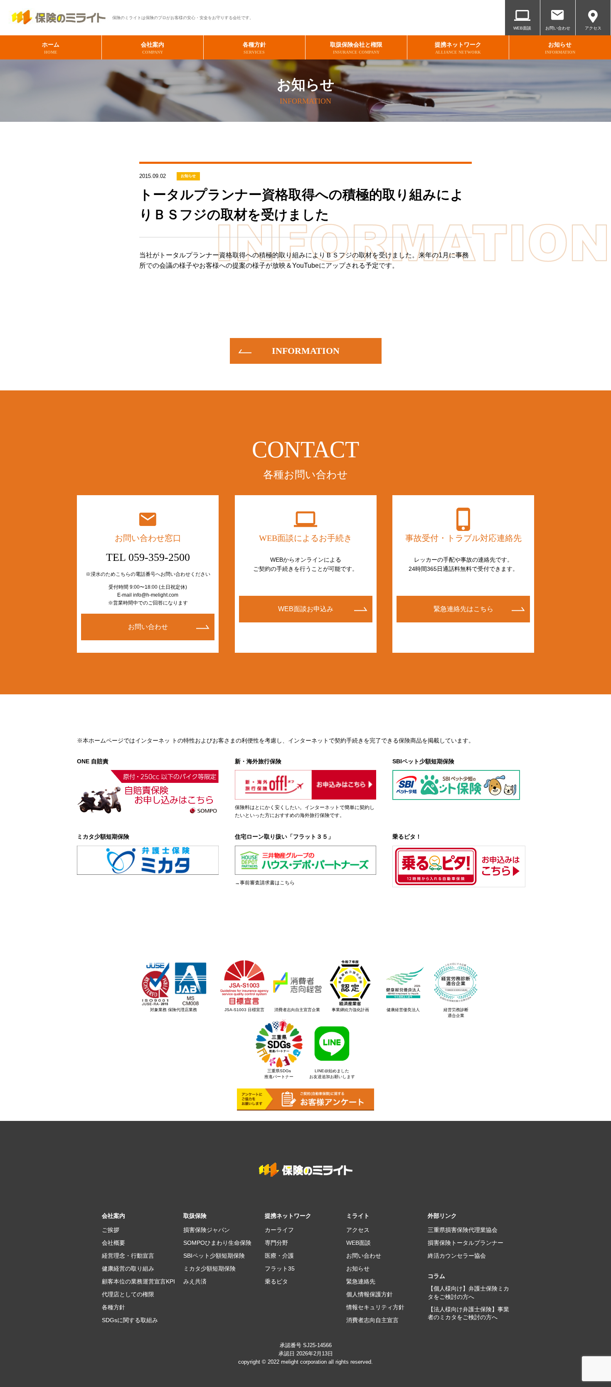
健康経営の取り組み (128, 1268)
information (306, 351)
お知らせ (188, 176)
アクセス (593, 28)
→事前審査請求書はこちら (265, 883)
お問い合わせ (557, 28)
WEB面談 (522, 28)
